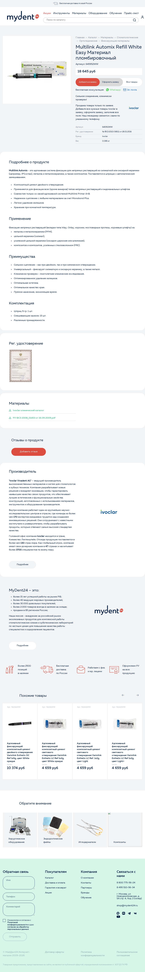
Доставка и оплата (55, 883)
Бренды (85, 893)
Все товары (131, 82)
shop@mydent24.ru (127, 906)
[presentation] (122, 695)
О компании (87, 878)
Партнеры (86, 888)
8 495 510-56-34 (126, 887)
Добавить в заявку (88, 82)
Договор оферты (54, 952)
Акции (48, 893)
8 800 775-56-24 (126, 883)
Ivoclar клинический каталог (28, 410)
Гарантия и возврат (55, 888)
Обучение (86, 898)
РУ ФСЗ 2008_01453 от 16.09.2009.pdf (34, 418)
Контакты (86, 883)
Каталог (49, 878)
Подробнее (22, 565)
